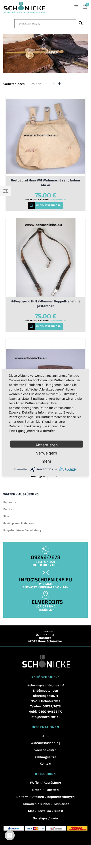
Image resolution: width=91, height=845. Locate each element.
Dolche (7, 509)
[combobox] (45, 23)
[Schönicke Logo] (24, 4)
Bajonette (9, 502)
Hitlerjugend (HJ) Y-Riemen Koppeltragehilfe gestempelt (45, 304)
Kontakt (45, 638)
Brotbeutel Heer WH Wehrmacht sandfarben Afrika (45, 183)
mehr (46, 461)
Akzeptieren (46, 445)
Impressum (45, 631)
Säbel (6, 516)
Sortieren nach (14, 84)
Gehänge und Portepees (18, 523)
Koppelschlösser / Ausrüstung (22, 530)
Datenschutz (45, 635)
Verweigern (46, 453)
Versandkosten (58, 199)
